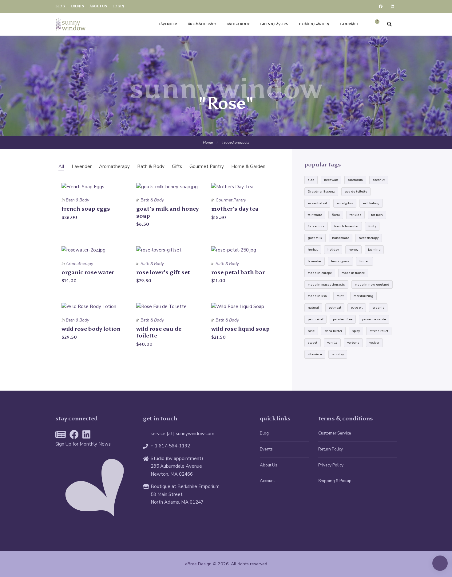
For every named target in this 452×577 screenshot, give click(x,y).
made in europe (320, 273)
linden (364, 261)
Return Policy (330, 449)
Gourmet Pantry (231, 200)
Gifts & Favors (274, 24)
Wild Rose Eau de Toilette (158, 332)
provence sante (374, 319)
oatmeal (335, 307)
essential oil (317, 203)
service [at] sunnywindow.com (182, 434)
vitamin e (315, 354)
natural (313, 307)
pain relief (315, 319)
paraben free (342, 319)
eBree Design (198, 564)
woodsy (338, 354)
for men (377, 214)
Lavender (168, 24)
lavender (314, 261)
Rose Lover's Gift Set (163, 272)
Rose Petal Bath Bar (238, 272)
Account (267, 481)
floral (336, 214)
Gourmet (349, 24)
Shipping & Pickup (334, 481)
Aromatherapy (202, 24)
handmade (340, 238)
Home (208, 142)
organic (378, 307)
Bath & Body (238, 24)
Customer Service (334, 433)
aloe (311, 179)
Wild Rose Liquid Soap (240, 328)
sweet (312, 342)
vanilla (332, 342)
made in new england (372, 284)
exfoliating (371, 203)
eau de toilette (356, 191)
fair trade (315, 214)
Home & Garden (314, 24)
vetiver (374, 342)
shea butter (333, 331)
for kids (355, 214)
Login (118, 6)
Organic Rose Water (87, 272)
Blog (60, 6)
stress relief (379, 331)
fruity (372, 226)
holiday (333, 249)
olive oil (357, 307)
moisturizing (363, 296)
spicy (356, 331)
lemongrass (340, 261)
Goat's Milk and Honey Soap (167, 212)
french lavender (346, 226)
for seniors (316, 226)
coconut (379, 179)
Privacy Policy (330, 465)
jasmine (374, 249)
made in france (353, 273)
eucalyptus (345, 203)
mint (340, 296)
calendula (355, 179)
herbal (313, 249)
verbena (353, 342)
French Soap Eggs (85, 208)
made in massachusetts (326, 284)
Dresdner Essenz (321, 191)
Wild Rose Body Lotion (91, 328)
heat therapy (369, 238)
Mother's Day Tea (235, 208)
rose (311, 331)
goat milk (315, 238)
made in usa (317, 296)
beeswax (331, 179)
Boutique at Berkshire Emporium (185, 486)
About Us (98, 6)
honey (353, 249)
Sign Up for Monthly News (83, 444)
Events (77, 6)
